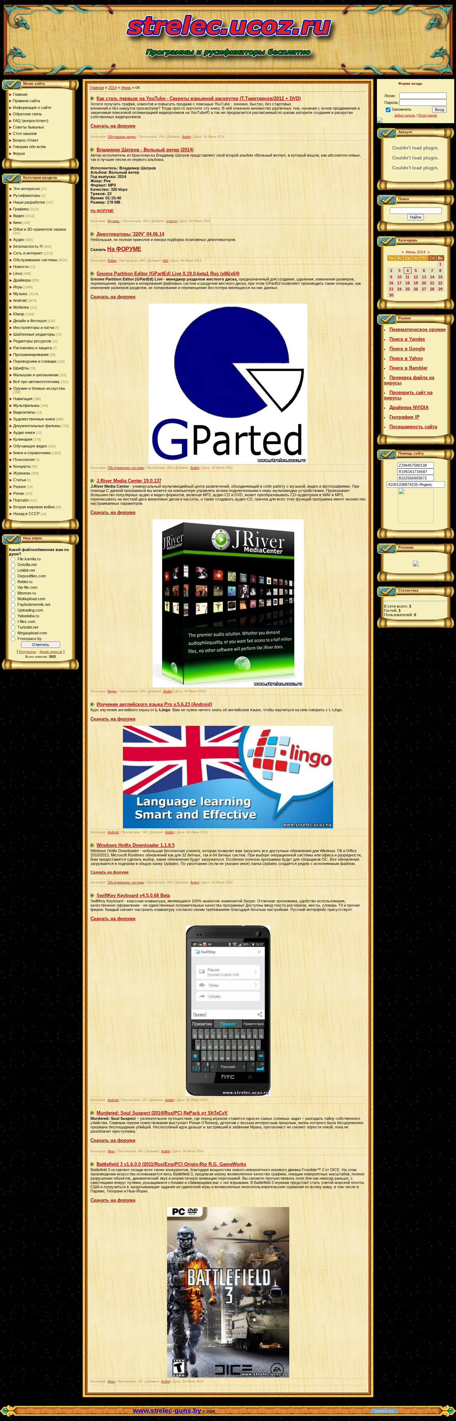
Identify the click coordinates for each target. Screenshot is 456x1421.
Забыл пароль (404, 115)
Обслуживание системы (35, 260)
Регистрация (427, 115)
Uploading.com (30, 610)
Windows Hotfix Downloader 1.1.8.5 (136, 845)
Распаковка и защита (32, 348)
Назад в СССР (26, 514)
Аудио (18, 239)
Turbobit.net (27, 627)
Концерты (22, 466)
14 (432, 277)
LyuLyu (171, 221)
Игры (17, 287)
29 (440, 289)
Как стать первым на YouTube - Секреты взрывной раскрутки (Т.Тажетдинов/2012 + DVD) (199, 98)
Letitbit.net (26, 570)
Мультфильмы (26, 405)
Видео (18, 216)
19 (416, 283)
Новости (20, 266)
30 (391, 295)
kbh (165, 260)
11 (407, 277)
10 (399, 277)
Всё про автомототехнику (36, 381)
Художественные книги (34, 419)
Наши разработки (29, 202)
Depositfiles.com (31, 576)
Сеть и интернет (28, 253)
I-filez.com (26, 621)
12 (416, 277)
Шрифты (21, 368)
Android (19, 300)
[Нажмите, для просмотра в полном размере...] (228, 1094)
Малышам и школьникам (35, 375)
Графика (20, 209)
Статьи (19, 480)
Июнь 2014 (415, 252)
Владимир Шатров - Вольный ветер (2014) (145, 149)
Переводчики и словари (34, 361)
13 (424, 277)
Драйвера (22, 280)
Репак (18, 493)
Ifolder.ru (24, 582)
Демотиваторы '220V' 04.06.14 (130, 234)
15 (440, 277)
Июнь (126, 87)
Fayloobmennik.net (33, 604)
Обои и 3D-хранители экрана (39, 229)
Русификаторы (26, 195)
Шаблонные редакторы (34, 334)
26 (416, 289)
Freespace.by (29, 638)
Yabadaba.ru (28, 616)
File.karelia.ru (29, 559)
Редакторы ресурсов (32, 341)
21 (432, 283)
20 (424, 283)
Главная (96, 87)
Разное (19, 486)
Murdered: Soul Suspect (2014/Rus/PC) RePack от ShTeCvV (162, 1113)
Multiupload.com (31, 599)
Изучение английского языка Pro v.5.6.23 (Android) (154, 704)
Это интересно (26, 189)
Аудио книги (24, 432)
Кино (17, 222)
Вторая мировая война (34, 507)
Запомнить (401, 109)
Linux (17, 273)
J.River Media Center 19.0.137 (129, 480)
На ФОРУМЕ (124, 249)
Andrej (186, 136)
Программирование (31, 354)
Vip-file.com (27, 587)
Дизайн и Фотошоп (30, 321)
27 (424, 289)
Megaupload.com (32, 633)
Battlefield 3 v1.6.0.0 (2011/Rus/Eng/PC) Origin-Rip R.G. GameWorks (171, 1164)
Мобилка (21, 307)
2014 (112, 87)
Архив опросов (51, 652)
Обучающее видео (30, 446)
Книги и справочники (32, 453)
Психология (24, 459)
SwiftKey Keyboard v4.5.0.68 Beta (133, 895)
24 (399, 289)
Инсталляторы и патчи (33, 327)
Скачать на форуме (109, 872)
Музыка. (20, 294)
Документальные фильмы (37, 426)
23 (391, 289)
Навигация (22, 399)
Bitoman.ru (26, 593)
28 (432, 289)
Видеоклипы (24, 412)
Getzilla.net (27, 564)
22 (440, 283)
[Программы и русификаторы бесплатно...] (416, 522)
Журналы (21, 473)
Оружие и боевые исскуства (39, 388)
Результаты (27, 652)
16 (391, 283)
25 (407, 289)
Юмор (18, 314)
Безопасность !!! (28, 246)
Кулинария (22, 439)
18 (407, 283)
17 (399, 283)
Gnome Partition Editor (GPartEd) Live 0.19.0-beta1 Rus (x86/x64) (168, 273)
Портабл (20, 500)
